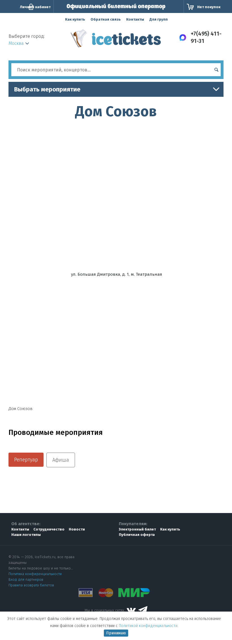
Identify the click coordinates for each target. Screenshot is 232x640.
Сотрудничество (49, 529)
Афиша (60, 460)
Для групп (158, 19)
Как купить (75, 19)
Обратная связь (106, 19)
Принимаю (116, 633)
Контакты (135, 19)
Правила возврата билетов (31, 585)
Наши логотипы (26, 534)
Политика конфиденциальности (35, 574)
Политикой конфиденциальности (148, 625)
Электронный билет (137, 529)
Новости (77, 529)
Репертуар (26, 460)
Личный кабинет (35, 7)
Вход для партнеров (25, 579)
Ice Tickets (116, 40)
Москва (16, 43)
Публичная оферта (137, 534)
